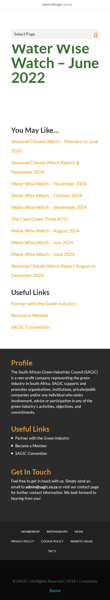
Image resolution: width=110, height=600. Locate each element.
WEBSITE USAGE (81, 541)
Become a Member (30, 315)
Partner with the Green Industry (43, 303)
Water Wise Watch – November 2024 (48, 183)
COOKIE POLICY (52, 541)
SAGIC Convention (30, 327)
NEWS (79, 531)
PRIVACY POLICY (22, 541)
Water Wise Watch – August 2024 (45, 230)
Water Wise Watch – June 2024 (43, 254)
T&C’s (52, 551)
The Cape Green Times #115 (39, 219)
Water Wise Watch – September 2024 (49, 207)
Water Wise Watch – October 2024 (46, 195)
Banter (55, 591)
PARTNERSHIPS (57, 531)
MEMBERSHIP (30, 531)
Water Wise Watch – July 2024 (42, 242)
